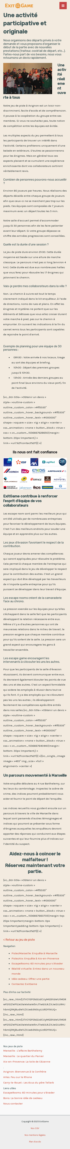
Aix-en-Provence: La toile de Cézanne (26, 1061)
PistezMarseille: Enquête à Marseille (34, 953)
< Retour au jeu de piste (19, 939)
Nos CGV (35, 1128)
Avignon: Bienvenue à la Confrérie (24, 1071)
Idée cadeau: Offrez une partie (30, 978)
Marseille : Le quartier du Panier (23, 1056)
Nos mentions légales (35, 1135)
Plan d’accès (35, 1141)
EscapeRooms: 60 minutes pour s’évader (37, 963)
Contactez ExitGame (24, 984)
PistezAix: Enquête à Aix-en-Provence (35, 958)
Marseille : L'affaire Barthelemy (22, 1050)
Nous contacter (13, 1103)
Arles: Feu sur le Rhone (17, 1077)
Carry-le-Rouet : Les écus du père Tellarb (28, 1082)
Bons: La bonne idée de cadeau (22, 1098)
